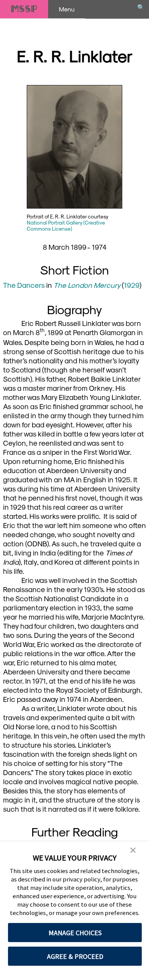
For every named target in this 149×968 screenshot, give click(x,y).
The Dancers (24, 285)
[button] (133, 850)
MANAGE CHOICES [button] (75, 932)
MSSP (24, 9)
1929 (131, 285)
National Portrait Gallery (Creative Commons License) (66, 225)
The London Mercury (86, 285)
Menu (66, 9)
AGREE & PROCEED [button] (75, 956)
